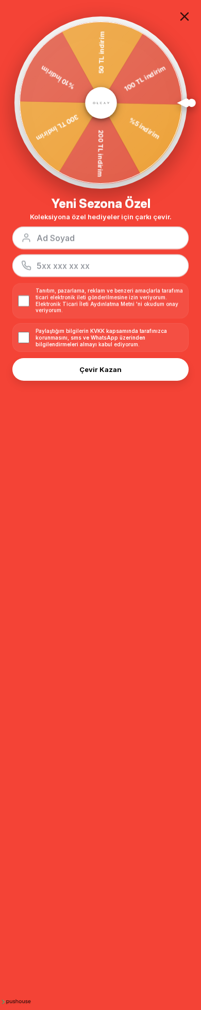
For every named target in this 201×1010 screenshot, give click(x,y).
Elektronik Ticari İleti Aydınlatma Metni (85, 304)
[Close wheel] (184, 16)
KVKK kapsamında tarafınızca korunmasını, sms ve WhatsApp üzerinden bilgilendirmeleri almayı (101, 337)
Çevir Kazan (100, 369)
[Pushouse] (15, 1001)
